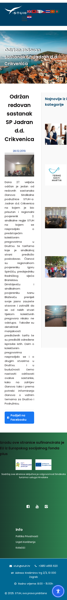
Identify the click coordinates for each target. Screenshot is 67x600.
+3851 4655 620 (48, 566)
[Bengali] (57, 11)
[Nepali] (38, 11)
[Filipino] (43, 11)
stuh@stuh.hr (22, 566)
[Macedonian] (52, 11)
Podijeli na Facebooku (18, 418)
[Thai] (48, 11)
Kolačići (20, 547)
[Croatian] (29, 17)
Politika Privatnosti (27, 536)
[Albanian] (34, 11)
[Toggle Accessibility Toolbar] (58, 591)
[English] (29, 11)
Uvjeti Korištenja (25, 542)
